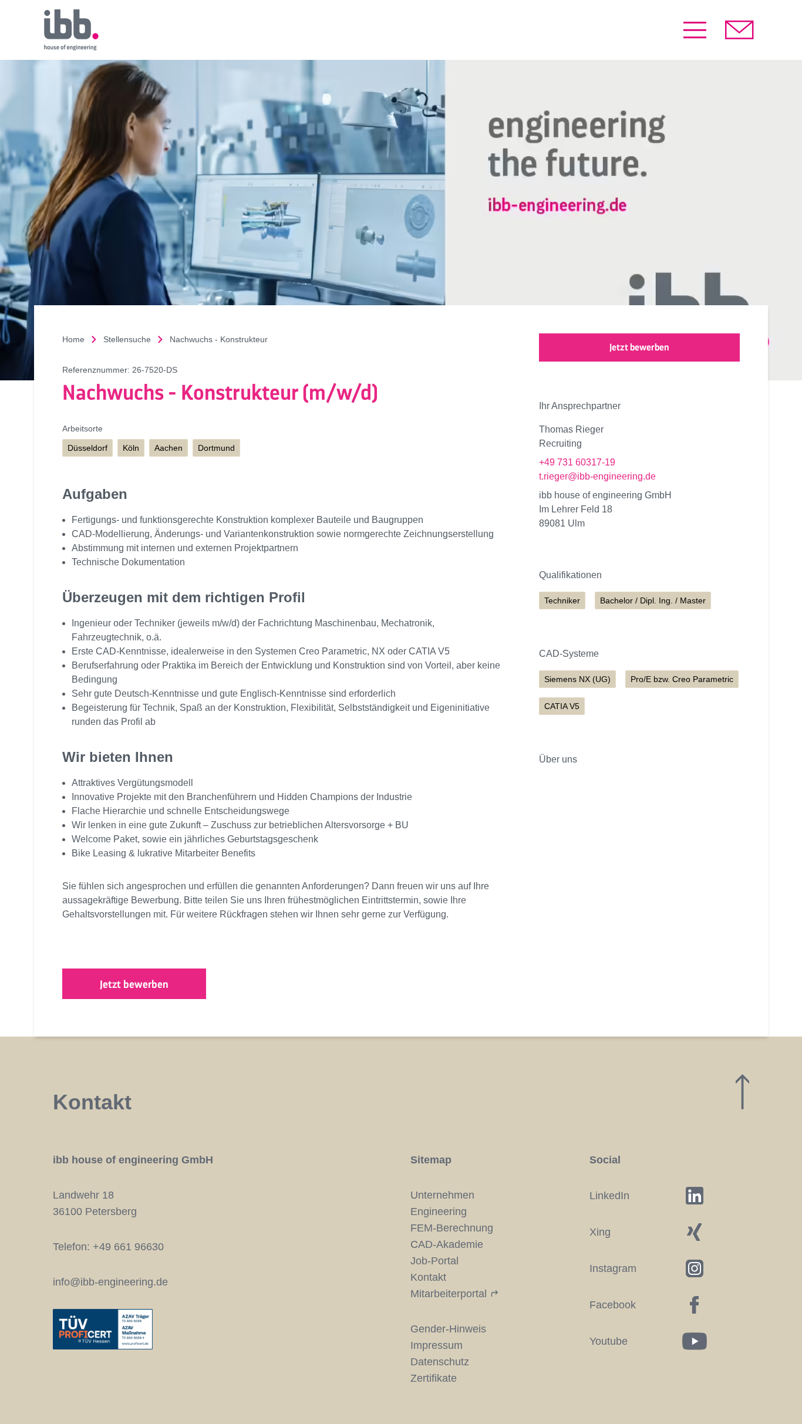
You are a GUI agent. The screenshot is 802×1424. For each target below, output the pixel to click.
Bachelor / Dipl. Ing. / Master (653, 600)
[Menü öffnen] (695, 30)
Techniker (562, 600)
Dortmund (216, 448)
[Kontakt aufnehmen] (739, 30)
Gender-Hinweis (448, 1329)
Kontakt (428, 1277)
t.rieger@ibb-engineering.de (597, 476)
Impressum (436, 1345)
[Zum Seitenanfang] (742, 1091)
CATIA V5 (561, 706)
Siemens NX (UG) (577, 679)
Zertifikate (433, 1378)
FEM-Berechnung (451, 1228)
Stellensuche (127, 339)
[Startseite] (71, 29)
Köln (131, 448)
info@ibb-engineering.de (110, 1282)
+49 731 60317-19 (577, 462)
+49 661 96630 (128, 1247)
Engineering (438, 1211)
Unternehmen (442, 1195)
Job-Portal (434, 1261)
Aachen (168, 448)
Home (73, 339)
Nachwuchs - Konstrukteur (219, 339)
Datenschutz (439, 1362)
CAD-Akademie (446, 1244)
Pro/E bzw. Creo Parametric (682, 679)
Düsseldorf (87, 448)
